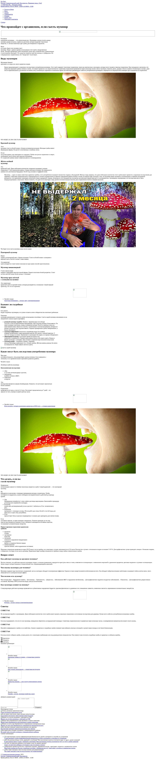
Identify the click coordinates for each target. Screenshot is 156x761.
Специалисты (8, 14)
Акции (6, 12)
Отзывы (6, 16)
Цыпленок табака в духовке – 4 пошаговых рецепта (24, 657)
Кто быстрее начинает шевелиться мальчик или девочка (18, 728)
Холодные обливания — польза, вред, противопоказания (22, 300)
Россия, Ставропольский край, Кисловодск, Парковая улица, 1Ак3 (21, 3)
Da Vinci (3, 1)
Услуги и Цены (9, 9)
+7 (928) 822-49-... (11, 5)
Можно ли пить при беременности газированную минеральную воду (22, 725)
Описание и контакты (11, 19)
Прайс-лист (7, 17)
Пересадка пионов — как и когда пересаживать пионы (25, 681)
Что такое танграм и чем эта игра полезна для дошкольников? (23, 751)
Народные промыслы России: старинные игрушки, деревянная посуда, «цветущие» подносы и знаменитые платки (39, 748)
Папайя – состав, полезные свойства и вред (21, 694)
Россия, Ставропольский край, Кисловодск (14, 756)
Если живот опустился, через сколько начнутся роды (17, 715)
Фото (6, 11)
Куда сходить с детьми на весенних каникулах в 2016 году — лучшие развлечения (29, 406)
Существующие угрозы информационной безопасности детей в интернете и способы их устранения (35, 738)
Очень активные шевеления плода (11, 712)
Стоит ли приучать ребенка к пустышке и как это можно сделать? (24, 745)
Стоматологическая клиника (11, 754)
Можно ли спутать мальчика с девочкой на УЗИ (15, 719)
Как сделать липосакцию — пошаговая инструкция (24, 669)
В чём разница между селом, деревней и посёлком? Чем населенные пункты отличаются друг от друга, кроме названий (41, 741)
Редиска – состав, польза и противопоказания (18, 602)
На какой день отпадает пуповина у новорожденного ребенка (20, 732)
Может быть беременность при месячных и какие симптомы (19, 722)
